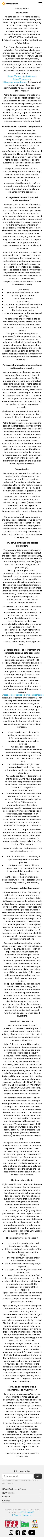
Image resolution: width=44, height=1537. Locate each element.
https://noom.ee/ (21, 79)
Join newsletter (22, 1471)
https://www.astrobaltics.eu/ (22, 76)
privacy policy (7, 1483)
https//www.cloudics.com (15, 82)
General (6, 1496)
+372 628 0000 (27, 1512)
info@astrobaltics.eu (22, 1515)
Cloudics (6, 1500)
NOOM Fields (8, 1492)
